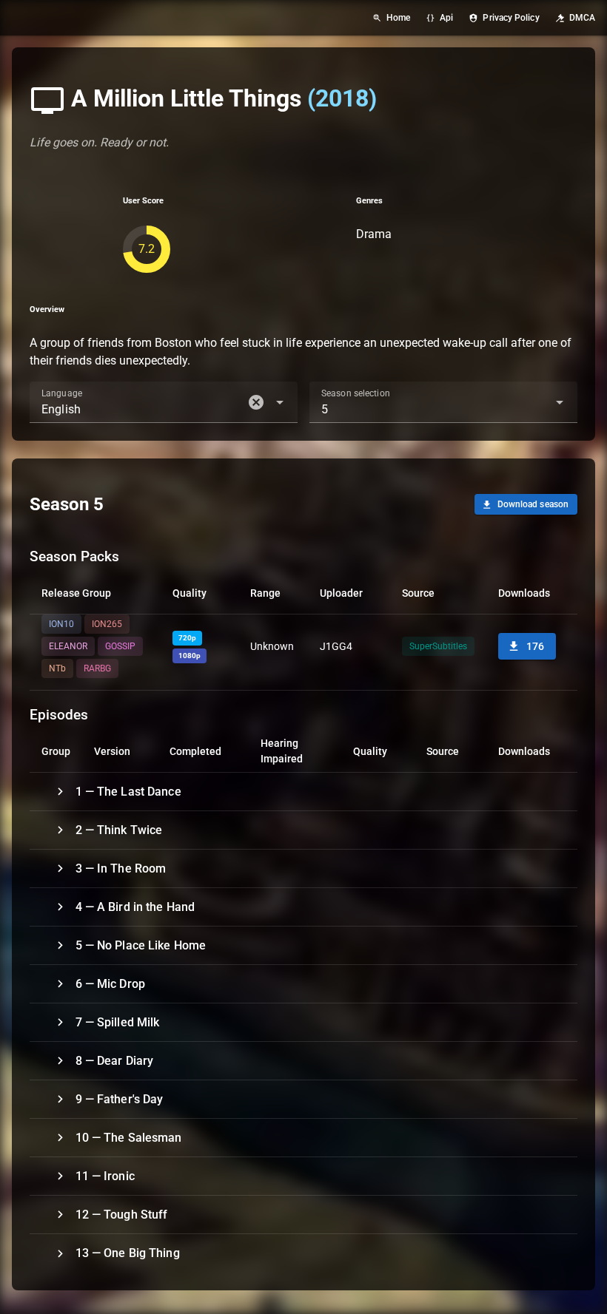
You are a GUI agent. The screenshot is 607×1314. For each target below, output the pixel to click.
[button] (256, 402)
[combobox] (164, 402)
